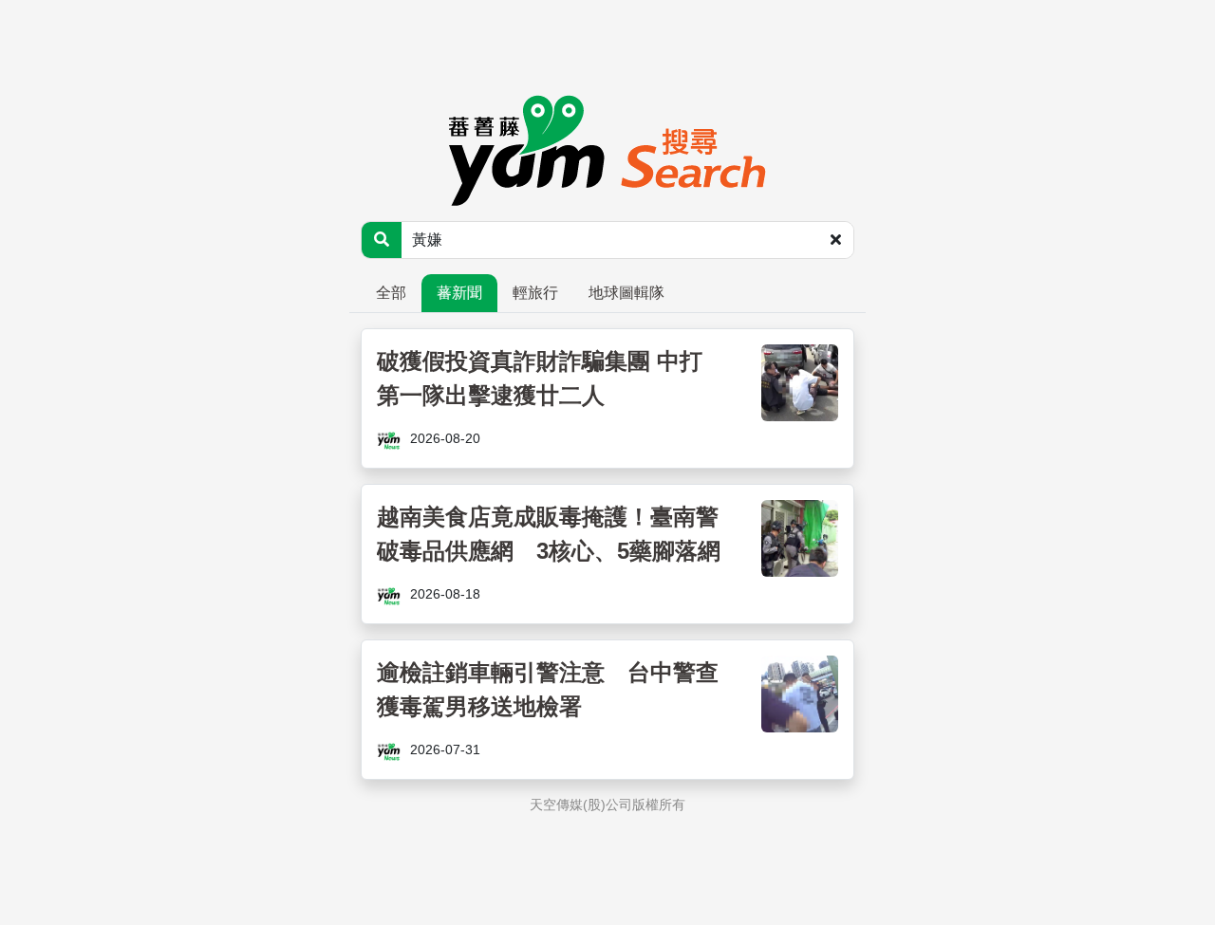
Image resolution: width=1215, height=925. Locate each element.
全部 (391, 293)
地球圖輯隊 (626, 293)
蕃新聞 (459, 293)
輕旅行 (535, 293)
